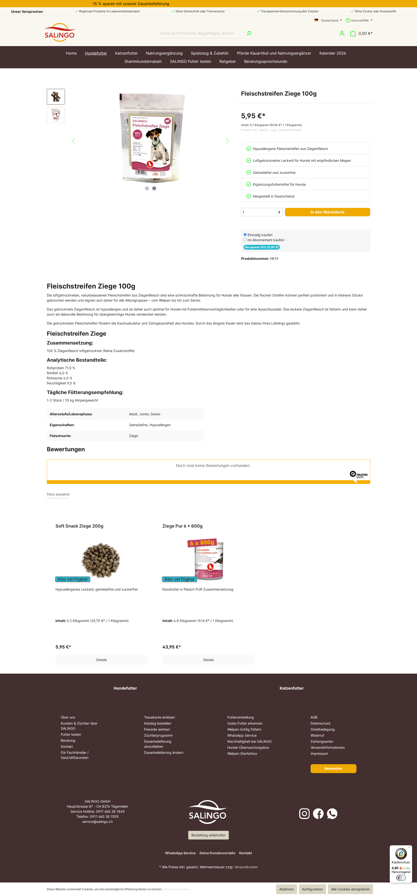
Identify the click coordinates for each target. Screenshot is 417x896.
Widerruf (317, 735)
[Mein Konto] (342, 33)
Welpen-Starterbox (242, 753)
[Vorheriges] (73, 141)
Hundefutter (125, 688)
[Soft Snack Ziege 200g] (101, 560)
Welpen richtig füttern (244, 729)
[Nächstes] (227, 141)
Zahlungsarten (322, 741)
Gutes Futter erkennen (245, 723)
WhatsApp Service (242, 735)
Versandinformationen (328, 747)
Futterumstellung (240, 717)
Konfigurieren (312, 889)
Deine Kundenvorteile (217, 853)
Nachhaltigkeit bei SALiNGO (249, 741)
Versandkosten (246, 867)
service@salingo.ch (97, 821)
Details (101, 660)
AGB (314, 717)
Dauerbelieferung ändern (163, 752)
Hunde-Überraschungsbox (248, 747)
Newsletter (333, 768)
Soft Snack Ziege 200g (79, 526)
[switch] (401, 878)
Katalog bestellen (157, 723)
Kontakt (67, 746)
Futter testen (71, 734)
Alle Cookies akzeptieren (350, 889)
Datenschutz (321, 723)
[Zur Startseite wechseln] (60, 32)
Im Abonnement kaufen (266, 240)
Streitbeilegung (323, 729)
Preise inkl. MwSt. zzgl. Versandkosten (271, 130)
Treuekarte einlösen (159, 717)
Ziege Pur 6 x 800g (182, 526)
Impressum (319, 753)
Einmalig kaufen (260, 235)
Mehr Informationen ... (177, 889)
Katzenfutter (292, 688)
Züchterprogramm (158, 735)
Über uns (68, 717)
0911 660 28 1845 (110, 811)
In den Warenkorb (327, 212)
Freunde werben (157, 729)
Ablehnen (286, 889)
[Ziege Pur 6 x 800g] (208, 560)
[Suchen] (248, 33)
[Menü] (409, 848)
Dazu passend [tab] (58, 494)
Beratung (68, 740)
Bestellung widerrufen (208, 835)
